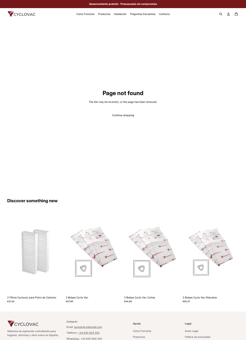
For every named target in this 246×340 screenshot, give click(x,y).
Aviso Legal (191, 330)
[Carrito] (236, 14)
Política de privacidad (197, 336)
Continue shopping (123, 115)
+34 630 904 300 (89, 332)
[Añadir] (58, 288)
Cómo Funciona (142, 330)
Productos (139, 336)
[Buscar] (221, 14)
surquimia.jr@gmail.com (88, 326)
